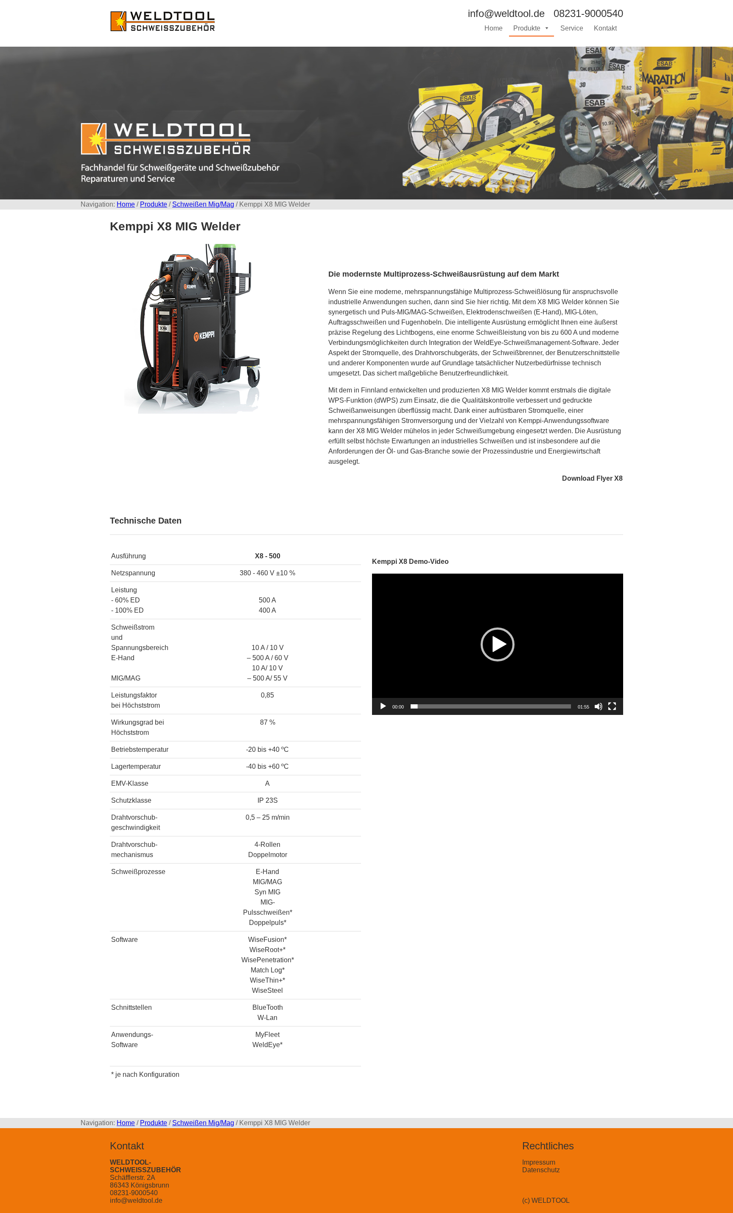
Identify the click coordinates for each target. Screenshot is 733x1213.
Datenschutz (541, 1170)
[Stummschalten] (598, 706)
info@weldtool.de (136, 1200)
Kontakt (605, 28)
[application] (497, 644)
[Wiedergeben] (383, 706)
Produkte (526, 28)
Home (493, 28)
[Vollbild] (612, 706)
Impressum (538, 1162)
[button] (498, 644)
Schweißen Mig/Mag (203, 204)
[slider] (491, 706)
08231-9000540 (134, 1192)
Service (571, 28)
